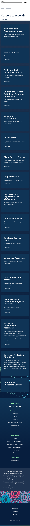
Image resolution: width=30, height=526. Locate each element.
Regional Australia (15, 450)
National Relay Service (14, 447)
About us (8, 8)
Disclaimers (15, 511)
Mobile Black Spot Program (15, 444)
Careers (15, 416)
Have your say (15, 460)
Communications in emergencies (15, 441)
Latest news (15, 425)
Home (2, 8)
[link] (15, 35)
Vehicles (15, 453)
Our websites (15, 428)
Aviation (15, 438)
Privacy (15, 514)
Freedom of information (15, 422)
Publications (15, 431)
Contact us (15, 419)
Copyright (15, 508)
